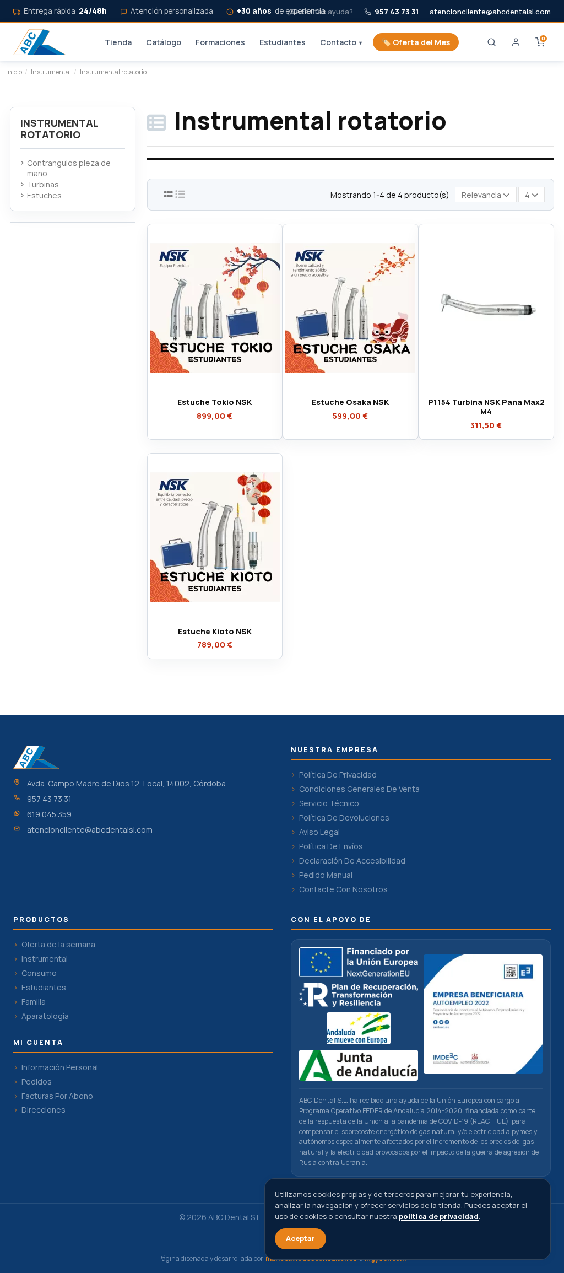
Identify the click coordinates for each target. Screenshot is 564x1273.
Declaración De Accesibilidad (352, 861)
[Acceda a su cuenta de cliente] (516, 42)
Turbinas (43, 184)
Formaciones (220, 42)
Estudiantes (282, 42)
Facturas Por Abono (57, 1096)
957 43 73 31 (49, 799)
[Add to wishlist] (198, 388)
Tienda (118, 42)
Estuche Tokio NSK (214, 402)
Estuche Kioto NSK (215, 631)
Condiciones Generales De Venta (359, 789)
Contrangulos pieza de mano (69, 168)
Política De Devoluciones (344, 818)
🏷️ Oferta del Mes (416, 42)
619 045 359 (49, 814)
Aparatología (45, 1016)
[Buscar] (491, 42)
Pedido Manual (325, 875)
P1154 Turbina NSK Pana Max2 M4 (486, 407)
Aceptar (300, 1238)
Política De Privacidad (338, 775)
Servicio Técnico (329, 803)
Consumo (39, 973)
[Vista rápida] (230, 388)
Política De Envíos (331, 846)
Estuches (44, 195)
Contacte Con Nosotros (343, 889)
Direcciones (43, 1110)
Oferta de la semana (58, 945)
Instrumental (44, 959)
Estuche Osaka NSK (350, 402)
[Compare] (214, 388)
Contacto (341, 42)
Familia (33, 1002)
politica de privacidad (439, 1216)
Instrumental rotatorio (59, 129)
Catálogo (163, 42)
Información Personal (59, 1067)
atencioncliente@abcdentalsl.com (490, 11)
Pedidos (36, 1082)
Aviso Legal (319, 832)
